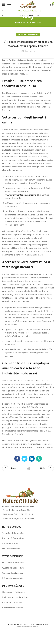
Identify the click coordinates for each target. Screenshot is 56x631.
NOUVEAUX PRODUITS (29, 10)
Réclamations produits (12, 578)
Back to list (28, 468)
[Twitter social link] (24, 459)
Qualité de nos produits (13, 567)
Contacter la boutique (12, 607)
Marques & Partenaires (13, 538)
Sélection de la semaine (13, 533)
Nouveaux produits (11, 548)
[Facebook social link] (17, 459)
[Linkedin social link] (32, 459)
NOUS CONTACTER (29, 15)
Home (17, 22)
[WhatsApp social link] (39, 459)
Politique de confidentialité (14, 597)
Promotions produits (12, 543)
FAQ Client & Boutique (13, 562)
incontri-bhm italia (32, 22)
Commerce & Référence (13, 592)
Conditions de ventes (12, 602)
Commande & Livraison (12, 573)
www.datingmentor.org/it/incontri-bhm (23, 194)
